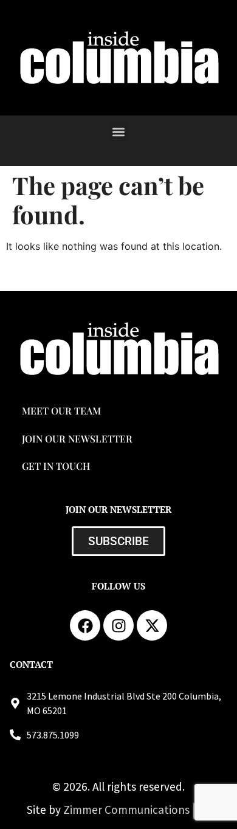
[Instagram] (118, 625)
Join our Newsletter (77, 438)
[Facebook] (85, 625)
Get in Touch (56, 465)
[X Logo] (152, 625)
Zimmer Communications (127, 809)
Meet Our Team (61, 410)
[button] (119, 132)
